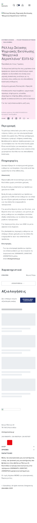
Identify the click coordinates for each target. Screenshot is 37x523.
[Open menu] (29, 5)
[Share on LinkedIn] (16, 118)
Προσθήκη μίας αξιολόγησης (28, 300)
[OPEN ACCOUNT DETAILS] (22, 5)
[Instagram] (9, 442)
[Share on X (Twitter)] (8, 118)
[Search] (14, 5)
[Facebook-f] (4, 442)
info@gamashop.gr (8, 432)
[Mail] (24, 118)
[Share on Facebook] (12, 118)
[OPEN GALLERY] (18, 23)
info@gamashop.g (13, 259)
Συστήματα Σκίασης (8, 40)
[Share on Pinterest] (20, 118)
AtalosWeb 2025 (7, 488)
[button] (3, 108)
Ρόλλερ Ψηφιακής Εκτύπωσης (26, 40)
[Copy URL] (28, 118)
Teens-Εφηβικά (7, 42)
